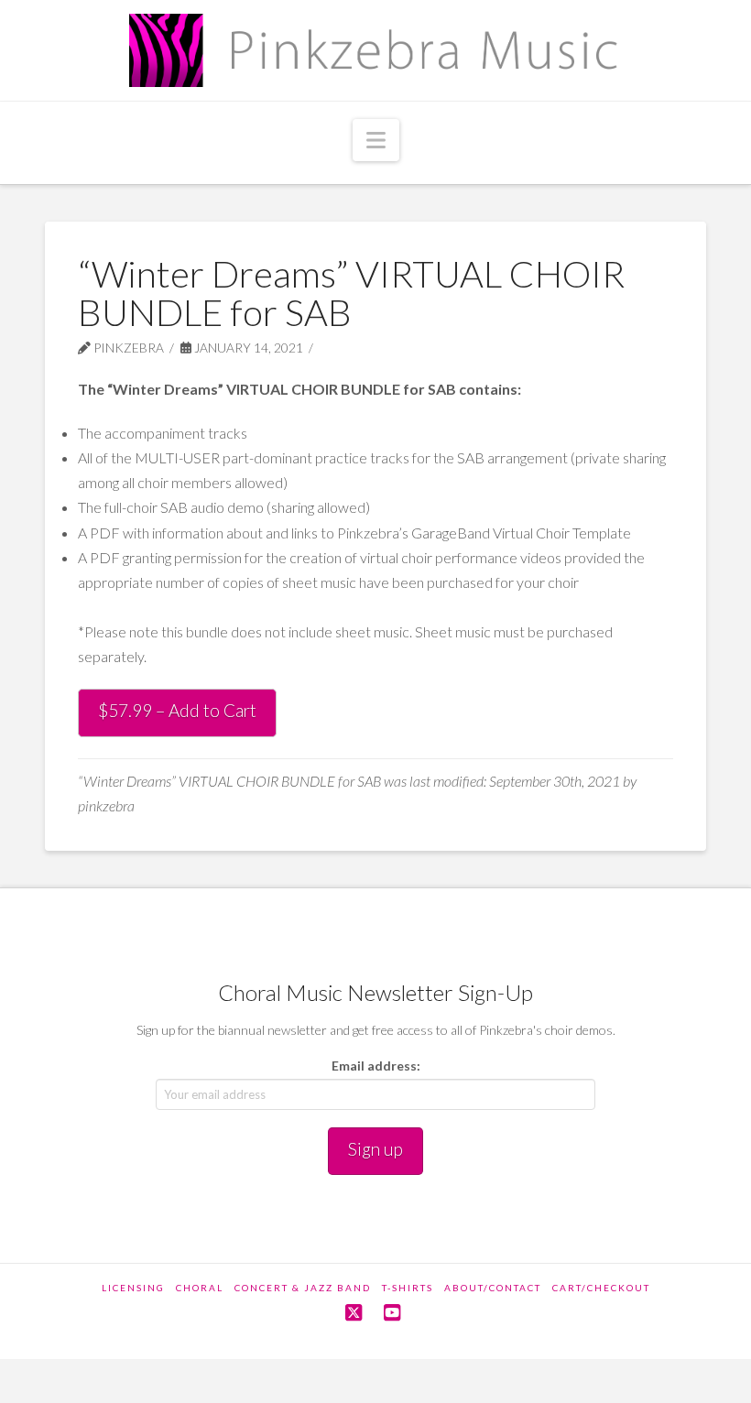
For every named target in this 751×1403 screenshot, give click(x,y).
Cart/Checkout (601, 1287)
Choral (199, 1287)
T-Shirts (407, 1287)
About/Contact (492, 1287)
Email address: (376, 1065)
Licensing (133, 1287)
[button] (376, 140)
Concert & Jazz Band (302, 1287)
